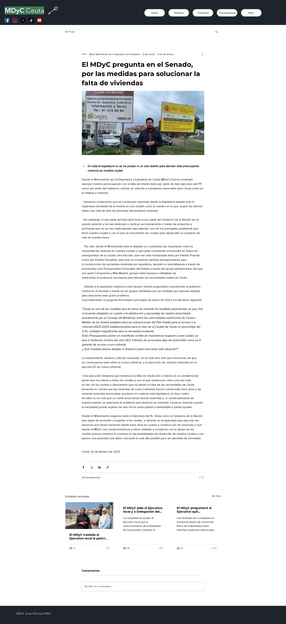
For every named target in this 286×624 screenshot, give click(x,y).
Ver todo (216, 496)
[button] (216, 31)
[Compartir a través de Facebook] (83, 467)
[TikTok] (31, 20)
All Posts (70, 31)
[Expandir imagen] (143, 123)
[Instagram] (15, 20)
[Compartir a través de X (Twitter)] (91, 467)
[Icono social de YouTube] (39, 20)
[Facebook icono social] (7, 20)
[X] (23, 20)
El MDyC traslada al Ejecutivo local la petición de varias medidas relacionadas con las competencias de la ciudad (89, 536)
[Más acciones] (202, 54)
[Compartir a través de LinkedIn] (99, 467)
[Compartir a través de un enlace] (107, 467)
